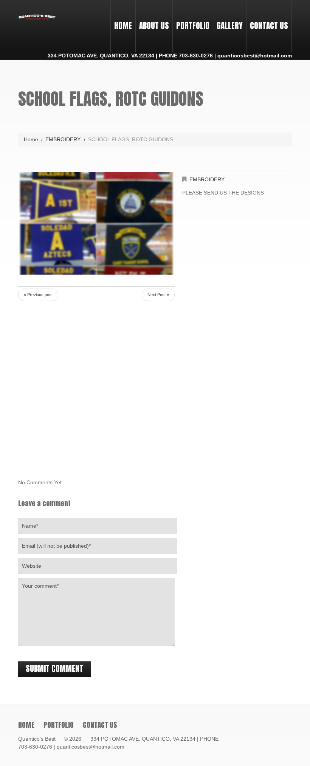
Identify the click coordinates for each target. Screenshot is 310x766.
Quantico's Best (40, 739)
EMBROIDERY (63, 139)
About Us (154, 26)
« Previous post (38, 294)
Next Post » (158, 294)
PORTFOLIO (191, 19)
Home (123, 26)
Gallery (230, 26)
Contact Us (269, 26)
